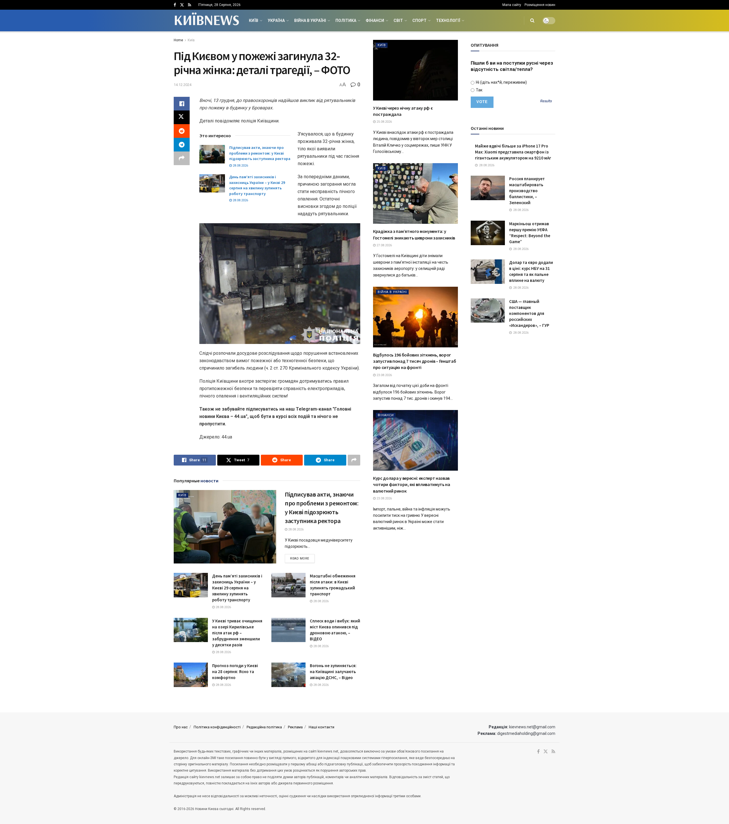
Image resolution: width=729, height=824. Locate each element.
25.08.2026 (384, 122)
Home (178, 40)
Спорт (419, 20)
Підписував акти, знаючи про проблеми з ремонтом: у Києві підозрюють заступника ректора (259, 153)
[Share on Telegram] (182, 144)
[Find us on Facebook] (175, 5)
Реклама (295, 727)
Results (546, 101)
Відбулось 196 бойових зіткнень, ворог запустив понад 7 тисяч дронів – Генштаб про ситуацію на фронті (414, 361)
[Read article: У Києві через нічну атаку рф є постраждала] (415, 70)
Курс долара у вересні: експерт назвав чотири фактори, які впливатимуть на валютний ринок (411, 484)
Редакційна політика (264, 727)
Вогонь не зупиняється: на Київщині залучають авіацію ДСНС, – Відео (333, 671)
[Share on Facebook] (182, 103)
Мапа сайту (511, 5)
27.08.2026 (384, 245)
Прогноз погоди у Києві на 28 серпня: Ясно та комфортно (235, 671)
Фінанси (375, 20)
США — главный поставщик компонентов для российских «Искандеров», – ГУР (529, 313)
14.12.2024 (182, 85)
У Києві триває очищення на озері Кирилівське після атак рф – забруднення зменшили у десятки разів (237, 632)
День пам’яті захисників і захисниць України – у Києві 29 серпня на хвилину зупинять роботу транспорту (257, 185)
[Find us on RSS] (189, 5)
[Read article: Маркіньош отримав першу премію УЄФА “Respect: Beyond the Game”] (488, 233)
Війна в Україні (310, 20)
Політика (345, 20)
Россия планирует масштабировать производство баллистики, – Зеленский (527, 190)
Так (478, 90)
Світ (398, 20)
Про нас (181, 727)
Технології (448, 20)
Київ (253, 20)
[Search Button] (532, 20)
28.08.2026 (240, 165)
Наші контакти (321, 727)
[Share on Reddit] (182, 131)
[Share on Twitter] (182, 117)
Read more (302, 558)
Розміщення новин (540, 5)
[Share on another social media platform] (182, 158)
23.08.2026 (384, 375)
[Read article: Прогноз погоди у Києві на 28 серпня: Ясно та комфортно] (191, 675)
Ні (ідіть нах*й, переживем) (501, 82)
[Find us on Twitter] (182, 5)
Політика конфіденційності (217, 727)
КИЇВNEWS (206, 20)
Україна (276, 20)
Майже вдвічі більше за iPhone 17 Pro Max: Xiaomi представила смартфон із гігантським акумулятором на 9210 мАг (513, 152)
